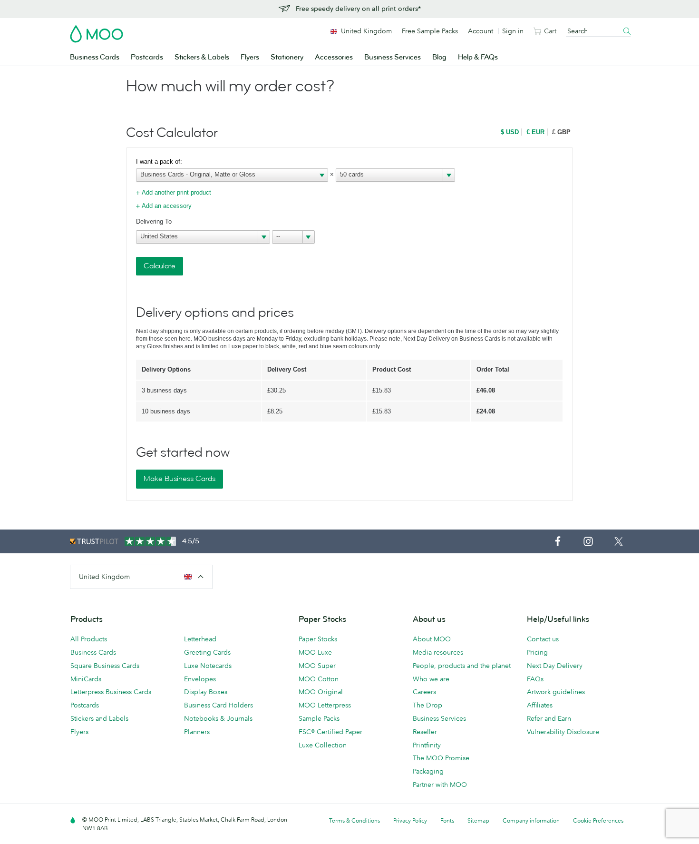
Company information (531, 820)
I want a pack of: (159, 161)
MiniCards (85, 679)
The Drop (427, 705)
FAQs (535, 679)
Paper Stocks (318, 639)
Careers (424, 691)
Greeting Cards (207, 652)
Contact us (543, 639)
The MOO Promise (441, 758)
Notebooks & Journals (218, 718)
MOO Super (317, 665)
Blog (439, 57)
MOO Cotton (319, 679)
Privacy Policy (410, 820)
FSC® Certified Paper (330, 731)
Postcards (147, 57)
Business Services (392, 57)
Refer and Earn (549, 718)
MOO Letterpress (325, 705)
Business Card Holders (218, 705)
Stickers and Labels (99, 718)
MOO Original (321, 691)
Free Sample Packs (430, 31)
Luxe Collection (323, 745)
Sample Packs (319, 718)
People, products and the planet (462, 665)
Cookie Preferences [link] (598, 820)
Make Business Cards (179, 478)
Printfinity (427, 745)
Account (480, 31)
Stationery (287, 57)
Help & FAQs (478, 57)
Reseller (425, 731)
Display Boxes (205, 691)
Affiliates (540, 705)
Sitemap (478, 820)
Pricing (537, 652)
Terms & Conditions (354, 820)
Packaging (428, 771)
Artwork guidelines (556, 691)
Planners (197, 731)
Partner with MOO (440, 784)
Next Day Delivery (554, 665)
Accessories (334, 57)
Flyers (250, 57)
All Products (88, 639)
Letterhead (200, 639)
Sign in (513, 31)
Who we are (431, 679)
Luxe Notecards (208, 665)
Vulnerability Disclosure (563, 731)
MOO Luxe (315, 652)
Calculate (159, 266)
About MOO (432, 639)
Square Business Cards (104, 665)
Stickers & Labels (202, 57)
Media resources (438, 652)
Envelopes (200, 679)
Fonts (447, 820)
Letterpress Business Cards (110, 691)
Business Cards (94, 57)
